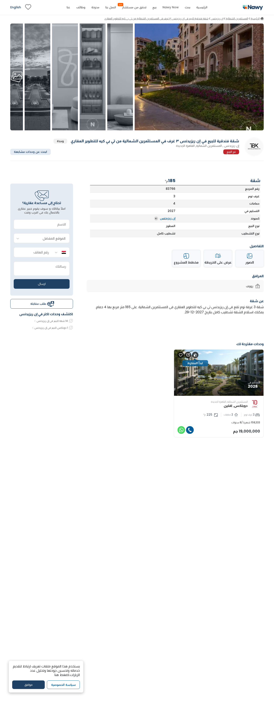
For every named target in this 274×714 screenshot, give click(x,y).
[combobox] (46, 238)
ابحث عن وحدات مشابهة (30, 152)
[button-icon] (190, 430)
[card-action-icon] (195, 355)
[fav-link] (28, 7)
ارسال (42, 284)
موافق (28, 684)
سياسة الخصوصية (63, 684)
